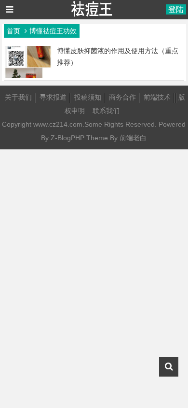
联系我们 (106, 111)
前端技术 (157, 97)
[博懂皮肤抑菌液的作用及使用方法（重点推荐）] (28, 75)
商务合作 (122, 97)
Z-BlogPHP (67, 138)
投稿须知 (87, 97)
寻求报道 (53, 97)
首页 (13, 31)
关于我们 (18, 97)
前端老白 (133, 138)
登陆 (176, 9)
